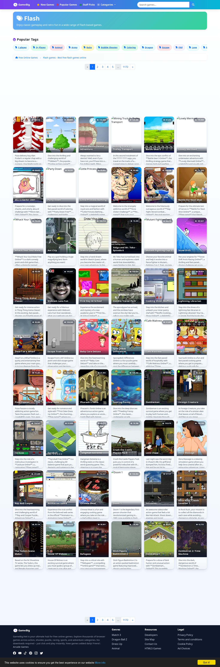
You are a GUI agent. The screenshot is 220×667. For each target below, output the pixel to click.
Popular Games (68, 4)
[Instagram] (36, 653)
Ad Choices (184, 648)
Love (194, 47)
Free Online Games (28, 57)
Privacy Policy (185, 635)
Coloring (131, 47)
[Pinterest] (30, 653)
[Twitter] (41, 653)
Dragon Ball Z (119, 639)
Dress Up (117, 644)
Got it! (206, 662)
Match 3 (116, 635)
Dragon (149, 47)
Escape (165, 47)
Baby (89, 47)
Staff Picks (88, 4)
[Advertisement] (104, 94)
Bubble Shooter (109, 47)
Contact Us (151, 644)
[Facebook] (14, 653)
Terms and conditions (190, 639)
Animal (58, 47)
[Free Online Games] (23, 5)
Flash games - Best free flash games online (64, 57)
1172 (125, 66)
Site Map (150, 639)
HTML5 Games (153, 648)
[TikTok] (25, 653)
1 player (22, 47)
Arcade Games (21, 646)
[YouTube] (19, 653)
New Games (47, 4)
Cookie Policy (185, 644)
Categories (107, 4)
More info (100, 662)
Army (74, 47)
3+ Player (41, 47)
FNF (181, 47)
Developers (151, 635)
